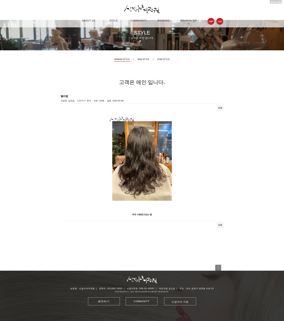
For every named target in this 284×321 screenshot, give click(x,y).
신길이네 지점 (180, 302)
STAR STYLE (163, 59)
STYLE (113, 20)
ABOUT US (88, 20)
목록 (220, 108)
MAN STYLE (143, 59)
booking (164, 20)
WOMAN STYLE (122, 59)
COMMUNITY (139, 20)
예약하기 (104, 301)
